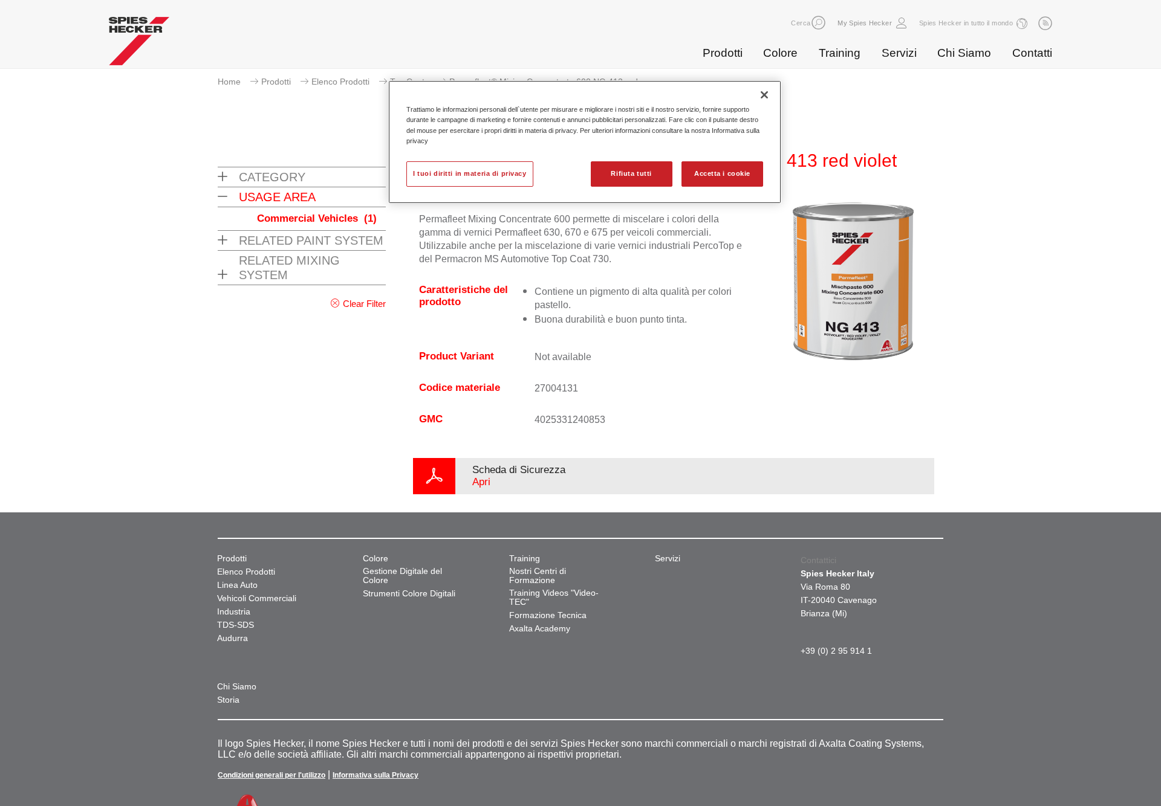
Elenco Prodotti (340, 81)
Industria (233, 611)
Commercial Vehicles (317, 218)
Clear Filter (364, 303)
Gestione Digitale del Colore (402, 576)
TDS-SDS (235, 625)
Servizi (899, 53)
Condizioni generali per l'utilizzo (271, 775)
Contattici (818, 560)
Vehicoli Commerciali (256, 598)
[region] (584, 141)
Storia (228, 699)
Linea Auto (237, 585)
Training (839, 53)
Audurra (232, 638)
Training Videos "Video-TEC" (554, 597)
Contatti (1032, 53)
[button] (818, 23)
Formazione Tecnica (548, 615)
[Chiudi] (764, 95)
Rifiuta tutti (631, 173)
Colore (780, 53)
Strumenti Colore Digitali (409, 593)
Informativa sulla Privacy (375, 775)
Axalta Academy (539, 628)
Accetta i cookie (722, 173)
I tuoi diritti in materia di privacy (470, 173)
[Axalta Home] (139, 44)
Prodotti (723, 53)
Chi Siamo (964, 53)
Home (229, 81)
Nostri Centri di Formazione (537, 576)
